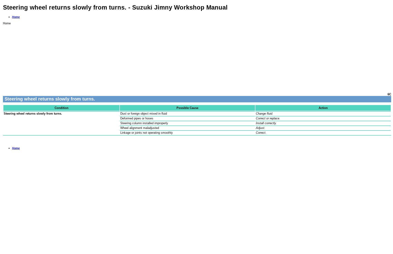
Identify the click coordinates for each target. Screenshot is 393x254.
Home (16, 17)
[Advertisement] (139, 57)
